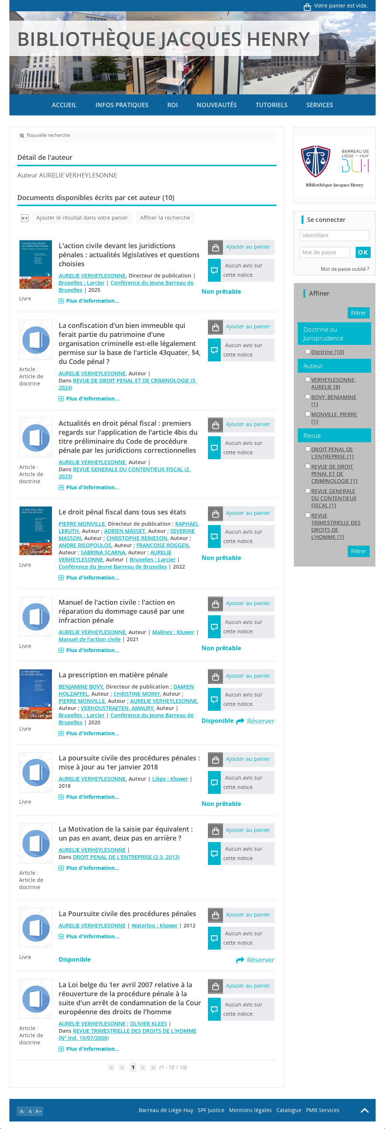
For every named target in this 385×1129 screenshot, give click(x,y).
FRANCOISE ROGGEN (162, 545)
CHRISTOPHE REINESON (136, 538)
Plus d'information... (92, 300)
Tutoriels (272, 105)
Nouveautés (217, 105)
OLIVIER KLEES (148, 1023)
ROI (172, 105)
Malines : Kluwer (173, 632)
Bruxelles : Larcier (82, 282)
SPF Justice (211, 1110)
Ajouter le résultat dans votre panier (82, 217)
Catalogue (289, 1110)
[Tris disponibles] (25, 217)
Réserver (260, 720)
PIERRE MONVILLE (82, 523)
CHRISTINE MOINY (137, 693)
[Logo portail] (335, 165)
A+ (38, 1111)
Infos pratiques (122, 105)
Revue (312, 435)
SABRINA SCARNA (103, 552)
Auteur (313, 365)
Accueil (64, 105)
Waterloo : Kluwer (154, 925)
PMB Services (323, 1110)
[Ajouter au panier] (215, 247)
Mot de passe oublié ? (345, 269)
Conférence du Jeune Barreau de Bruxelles (113, 566)
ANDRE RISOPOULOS (85, 545)
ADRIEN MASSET (124, 530)
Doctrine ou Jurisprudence (323, 333)
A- (22, 1111)
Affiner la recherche (165, 217)
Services (319, 105)
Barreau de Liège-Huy (166, 1110)
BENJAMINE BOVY (81, 686)
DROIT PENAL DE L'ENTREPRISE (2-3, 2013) (126, 856)
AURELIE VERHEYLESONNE (92, 275)
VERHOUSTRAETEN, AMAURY (117, 708)
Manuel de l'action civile (90, 639)
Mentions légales (250, 1110)
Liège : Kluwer (170, 778)
